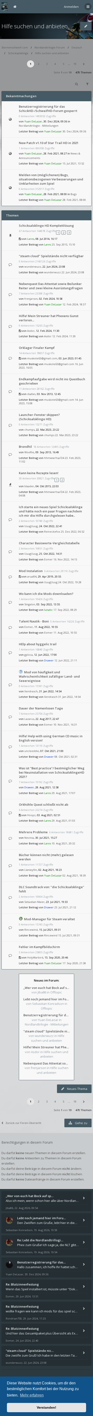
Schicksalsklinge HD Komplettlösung (46, 225)
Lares (30, 239)
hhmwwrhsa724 (54, 458)
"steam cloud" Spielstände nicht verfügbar (51, 256)
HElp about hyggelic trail (38, 644)
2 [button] (38, 64)
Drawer (49, 660)
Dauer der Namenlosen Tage (41, 708)
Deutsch (77, 47)
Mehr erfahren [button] (32, 1395)
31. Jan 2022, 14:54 (69, 696)
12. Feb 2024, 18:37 (74, 304)
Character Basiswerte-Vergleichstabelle (49, 543)
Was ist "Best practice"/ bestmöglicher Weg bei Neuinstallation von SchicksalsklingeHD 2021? (51, 772)
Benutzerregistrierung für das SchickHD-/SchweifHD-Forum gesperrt (48, 108)
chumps (29, 429)
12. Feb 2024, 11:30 (64, 336)
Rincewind (31, 929)
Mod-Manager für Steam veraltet (49, 919)
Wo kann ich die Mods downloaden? (46, 594)
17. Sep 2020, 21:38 (74, 963)
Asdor (31, 330)
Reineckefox (52, 531)
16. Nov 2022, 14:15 (65, 559)
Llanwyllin (30, 870)
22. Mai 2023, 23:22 (66, 435)
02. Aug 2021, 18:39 (74, 875)
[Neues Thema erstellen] (86, 26)
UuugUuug (31, 526)
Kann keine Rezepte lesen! (38, 473)
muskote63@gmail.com (42, 358)
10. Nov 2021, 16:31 (65, 724)
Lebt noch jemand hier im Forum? (46, 999)
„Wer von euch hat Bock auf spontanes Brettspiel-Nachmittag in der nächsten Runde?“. (46, 988)
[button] (83, 64)
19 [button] (74, 64)
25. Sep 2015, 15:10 (63, 244)
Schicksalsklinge (18, 53)
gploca (28, 654)
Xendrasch (31, 691)
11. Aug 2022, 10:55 (65, 632)
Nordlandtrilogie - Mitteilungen (38, 125)
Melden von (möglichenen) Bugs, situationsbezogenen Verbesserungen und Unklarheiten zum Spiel (51, 179)
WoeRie (29, 452)
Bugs (74, 194)
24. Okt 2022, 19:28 (69, 582)
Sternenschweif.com (14, 47)
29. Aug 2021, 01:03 (63, 820)
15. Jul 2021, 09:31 (69, 935)
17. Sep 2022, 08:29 (65, 610)
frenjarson (31, 298)
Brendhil (25, 446)
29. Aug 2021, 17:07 (63, 793)
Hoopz (31, 815)
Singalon (29, 604)
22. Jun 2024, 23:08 (73, 272)
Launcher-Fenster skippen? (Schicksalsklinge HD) (39, 417)
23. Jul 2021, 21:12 (65, 907)
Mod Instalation (31, 571)
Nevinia (29, 837)
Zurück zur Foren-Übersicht (23, 1123)
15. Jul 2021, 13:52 (73, 163)
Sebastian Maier (34, 902)
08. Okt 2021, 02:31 (66, 756)
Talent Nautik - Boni (34, 621)
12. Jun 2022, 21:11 (65, 660)
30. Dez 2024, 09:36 (74, 131)
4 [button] (55, 64)
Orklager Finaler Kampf (37, 348)
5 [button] (63, 64)
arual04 (31, 576)
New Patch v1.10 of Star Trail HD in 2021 (48, 143)
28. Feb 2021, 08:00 (74, 200)
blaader (29, 486)
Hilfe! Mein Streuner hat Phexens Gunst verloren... (46, 1047)
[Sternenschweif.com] (4, 6)
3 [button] (47, 64)
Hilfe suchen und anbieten (34, 26)
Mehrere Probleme (33, 832)
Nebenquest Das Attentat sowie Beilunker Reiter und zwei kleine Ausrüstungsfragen (51, 286)
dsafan (31, 394)
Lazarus (29, 719)
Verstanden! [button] (46, 1407)
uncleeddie (31, 751)
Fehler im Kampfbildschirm (39, 947)
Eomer (48, 559)
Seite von (62, 72)
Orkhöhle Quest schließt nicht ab (43, 804)
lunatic (48, 610)
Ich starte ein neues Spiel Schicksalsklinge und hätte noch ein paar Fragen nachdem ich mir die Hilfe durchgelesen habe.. (51, 511)
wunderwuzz (32, 266)
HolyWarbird (35, 957)
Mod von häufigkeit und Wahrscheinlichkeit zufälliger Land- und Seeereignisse (49, 676)
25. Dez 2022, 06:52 (72, 531)
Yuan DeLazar (33, 121)
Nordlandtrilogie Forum (50, 47)
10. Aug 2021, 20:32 (63, 843)
